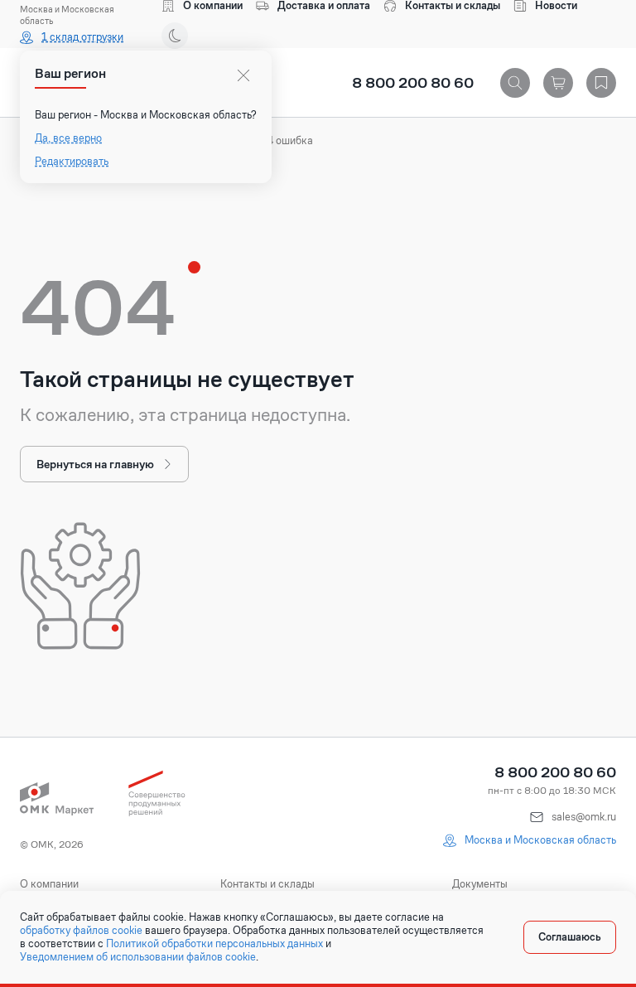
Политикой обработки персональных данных (214, 944)
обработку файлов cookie (81, 930)
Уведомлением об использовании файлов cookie (138, 957)
